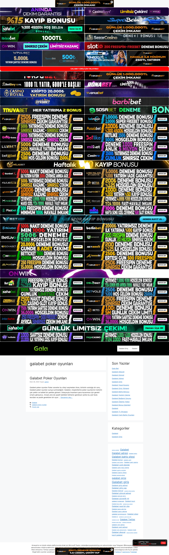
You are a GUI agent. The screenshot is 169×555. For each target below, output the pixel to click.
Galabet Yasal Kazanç (120, 385)
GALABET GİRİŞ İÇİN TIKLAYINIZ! (85, 69)
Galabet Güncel (118, 375)
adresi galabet (115, 450)
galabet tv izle (115, 519)
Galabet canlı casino (131, 462)
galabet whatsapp (126, 522)
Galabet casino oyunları (119, 470)
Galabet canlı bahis (117, 462)
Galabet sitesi (132, 514)
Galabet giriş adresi (120, 485)
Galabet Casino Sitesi (119, 473)
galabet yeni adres (118, 525)
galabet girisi (119, 478)
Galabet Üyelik (132, 530)
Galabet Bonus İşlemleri (121, 405)
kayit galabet (117, 535)
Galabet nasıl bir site (120, 506)
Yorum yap (35, 407)
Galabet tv (115, 516)
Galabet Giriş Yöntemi (120, 388)
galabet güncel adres (129, 491)
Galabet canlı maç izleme (120, 468)
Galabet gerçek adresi (118, 475)
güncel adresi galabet (131, 532)
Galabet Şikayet (118, 372)
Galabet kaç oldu (117, 504)
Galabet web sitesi (116, 522)
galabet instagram (118, 501)
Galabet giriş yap (119, 488)
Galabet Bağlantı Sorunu (121, 398)
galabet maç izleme (128, 504)
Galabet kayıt (130, 501)
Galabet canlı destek (121, 465)
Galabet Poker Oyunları (48, 378)
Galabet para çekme (119, 511)
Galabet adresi (120, 453)
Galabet (134, 348)
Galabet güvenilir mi (120, 498)
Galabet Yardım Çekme (121, 395)
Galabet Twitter (127, 519)
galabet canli (127, 460)
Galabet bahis (133, 453)
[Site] (42, 119)
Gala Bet (115, 368)
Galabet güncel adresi (121, 493)
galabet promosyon (119, 514)
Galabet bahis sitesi (123, 456)
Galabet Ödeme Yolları (121, 402)
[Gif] (84, 164)
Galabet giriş (120, 482)
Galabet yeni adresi (119, 527)
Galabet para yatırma (119, 509)
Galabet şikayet (118, 532)
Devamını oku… (67, 397)
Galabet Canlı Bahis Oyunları (123, 415)
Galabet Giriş (123, 348)
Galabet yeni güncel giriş (119, 530)
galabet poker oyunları (39, 405)
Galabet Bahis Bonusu (120, 392)
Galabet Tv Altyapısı (120, 412)
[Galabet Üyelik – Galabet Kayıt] (44, 348)
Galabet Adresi (118, 378)
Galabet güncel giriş (119, 496)
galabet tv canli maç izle (125, 516)
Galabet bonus (117, 460)
